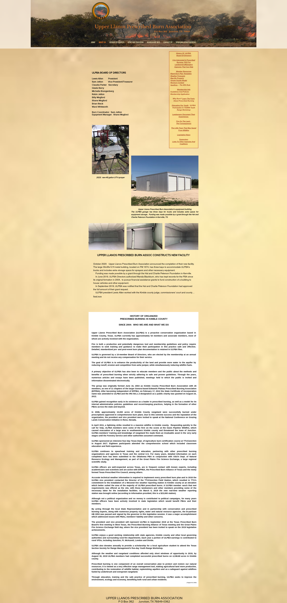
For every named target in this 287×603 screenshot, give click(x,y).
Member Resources (183, 71)
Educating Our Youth (180, 105)
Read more (97, 296)
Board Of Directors (183, 55)
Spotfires (174, 85)
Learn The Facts (188, 99)
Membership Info (183, 89)
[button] (135, 42)
